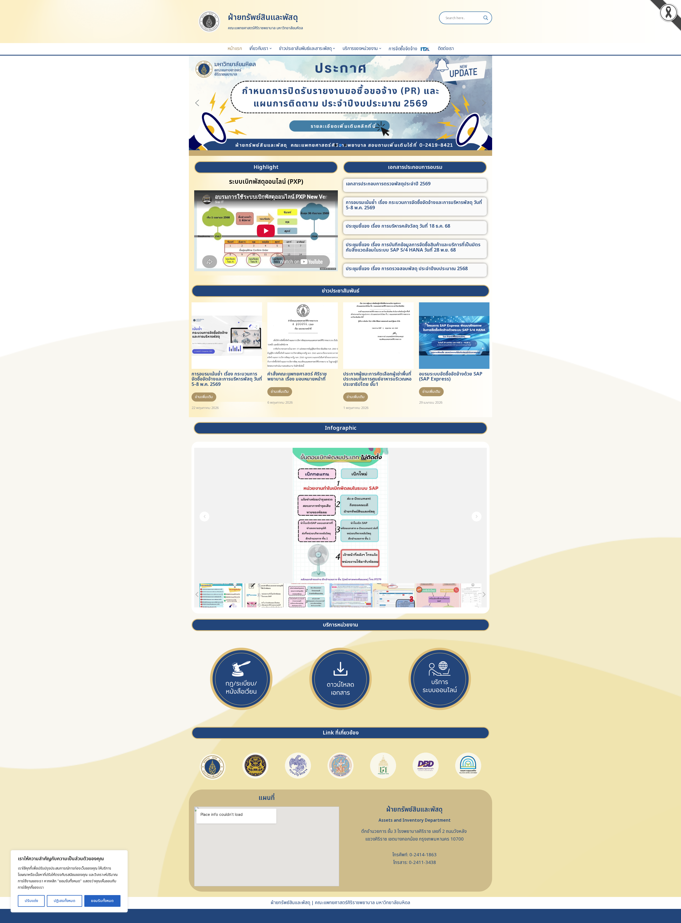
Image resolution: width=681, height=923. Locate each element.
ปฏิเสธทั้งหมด (64, 901)
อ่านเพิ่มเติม (204, 397)
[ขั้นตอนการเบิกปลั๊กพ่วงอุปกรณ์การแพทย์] (481, 595)
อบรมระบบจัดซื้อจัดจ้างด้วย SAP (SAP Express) (450, 376)
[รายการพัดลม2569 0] (221, 595)
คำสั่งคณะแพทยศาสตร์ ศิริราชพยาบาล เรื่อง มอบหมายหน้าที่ (297, 376)
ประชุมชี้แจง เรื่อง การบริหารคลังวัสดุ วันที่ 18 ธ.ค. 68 (398, 226)
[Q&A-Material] (351, 595)
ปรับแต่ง (31, 901)
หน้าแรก (234, 48)
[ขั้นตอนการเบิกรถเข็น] (394, 595)
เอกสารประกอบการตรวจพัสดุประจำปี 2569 (388, 183)
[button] (270, 48)
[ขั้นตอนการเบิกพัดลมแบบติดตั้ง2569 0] (264, 595)
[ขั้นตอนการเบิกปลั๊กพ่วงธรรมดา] (437, 595)
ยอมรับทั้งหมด (102, 901)
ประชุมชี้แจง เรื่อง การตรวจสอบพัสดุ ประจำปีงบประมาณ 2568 (407, 268)
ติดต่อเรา (446, 48)
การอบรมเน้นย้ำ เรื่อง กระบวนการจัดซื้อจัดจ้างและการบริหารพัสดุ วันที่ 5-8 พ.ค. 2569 (414, 205)
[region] (69, 881)
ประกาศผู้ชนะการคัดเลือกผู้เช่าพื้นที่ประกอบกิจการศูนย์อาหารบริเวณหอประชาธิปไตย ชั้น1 (377, 379)
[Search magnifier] (485, 18)
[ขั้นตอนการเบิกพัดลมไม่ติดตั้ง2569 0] (307, 595)
